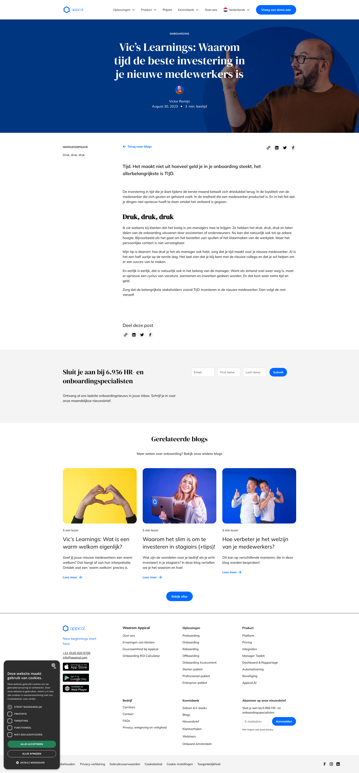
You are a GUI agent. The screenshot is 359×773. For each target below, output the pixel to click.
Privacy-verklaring (92, 764)
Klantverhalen (192, 729)
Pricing (247, 642)
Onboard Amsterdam (197, 744)
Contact (128, 714)
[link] (137, 148)
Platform (248, 635)
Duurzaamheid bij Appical (140, 649)
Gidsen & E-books (194, 708)
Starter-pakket (192, 669)
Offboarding (190, 656)
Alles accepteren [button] (32, 744)
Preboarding (191, 635)
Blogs (186, 715)
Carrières (129, 707)
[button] (124, 10)
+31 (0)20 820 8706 (76, 653)
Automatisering (253, 669)
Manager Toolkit (253, 656)
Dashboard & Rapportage (260, 662)
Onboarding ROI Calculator (141, 656)
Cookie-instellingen (180, 764)
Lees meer (70, 577)
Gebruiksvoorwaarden (125, 764)
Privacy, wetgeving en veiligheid (145, 727)
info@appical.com (75, 657)
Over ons (129, 635)
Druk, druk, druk (74, 155)
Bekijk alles (179, 596)
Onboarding (190, 642)
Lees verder (29, 698)
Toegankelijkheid (208, 764)
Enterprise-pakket (194, 683)
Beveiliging (249, 676)
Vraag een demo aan (276, 10)
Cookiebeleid (153, 764)
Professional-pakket (196, 676)
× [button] (54, 668)
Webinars (189, 736)
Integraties (249, 649)
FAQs (126, 721)
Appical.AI (249, 683)
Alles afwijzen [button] (31, 753)
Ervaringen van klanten (139, 642)
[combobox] (53, 665)
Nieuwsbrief (190, 721)
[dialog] (32, 714)
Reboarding (190, 649)
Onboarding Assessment (199, 662)
